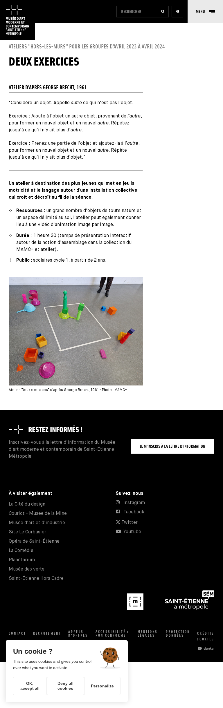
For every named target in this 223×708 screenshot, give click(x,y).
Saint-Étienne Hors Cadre (36, 578)
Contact (17, 633)
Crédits (205, 633)
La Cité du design (27, 504)
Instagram (134, 503)
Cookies (205, 639)
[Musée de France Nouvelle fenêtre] (136, 608)
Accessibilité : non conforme (112, 633)
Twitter (129, 522)
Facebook (133, 512)
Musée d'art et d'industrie (37, 523)
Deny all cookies (65, 686)
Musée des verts (26, 569)
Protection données (178, 633)
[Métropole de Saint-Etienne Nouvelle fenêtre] (189, 608)
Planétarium (22, 560)
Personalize (102, 686)
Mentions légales (148, 633)
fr (177, 11)
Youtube (132, 532)
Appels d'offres (78, 633)
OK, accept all (29, 686)
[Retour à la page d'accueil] (17, 20)
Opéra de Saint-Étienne (34, 541)
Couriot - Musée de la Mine (38, 513)
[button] (205, 11)
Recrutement (47, 633)
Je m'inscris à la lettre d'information (172, 446)
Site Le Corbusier (27, 532)
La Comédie (21, 550)
